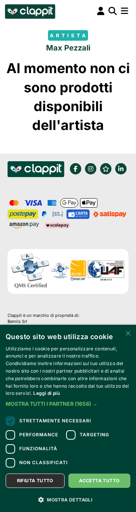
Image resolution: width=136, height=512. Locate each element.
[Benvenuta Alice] (30, 11)
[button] (68, 404)
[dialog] (68, 418)
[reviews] (105, 168)
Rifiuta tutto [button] (35, 480)
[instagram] (90, 168)
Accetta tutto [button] (99, 480)
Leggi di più (46, 393)
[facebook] (75, 168)
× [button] (127, 333)
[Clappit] (36, 170)
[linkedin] (121, 168)
